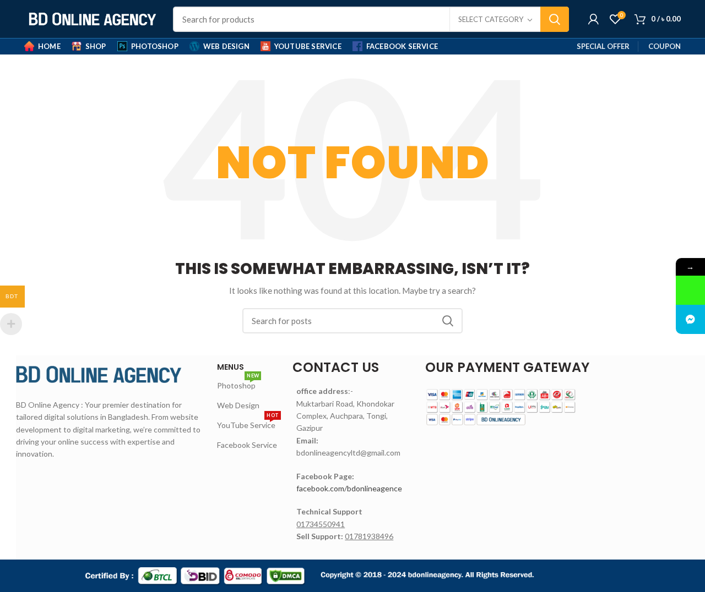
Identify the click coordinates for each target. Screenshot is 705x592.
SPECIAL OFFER (603, 46)
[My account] (593, 19)
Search (554, 19)
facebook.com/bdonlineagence (349, 488)
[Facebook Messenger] (690, 319)
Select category (490, 19)
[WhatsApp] (690, 290)
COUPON (664, 46)
